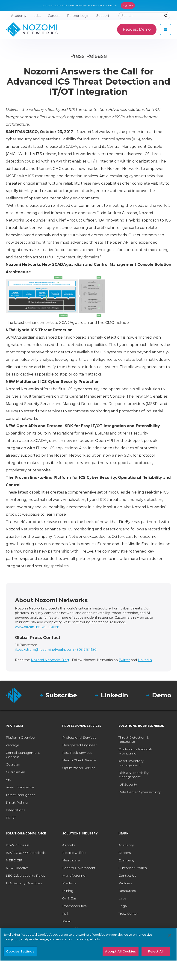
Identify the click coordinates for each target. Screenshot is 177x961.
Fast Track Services (77, 753)
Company (126, 860)
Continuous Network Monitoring (135, 751)
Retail (66, 921)
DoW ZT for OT (18, 845)
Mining (67, 891)
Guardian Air (15, 772)
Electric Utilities (74, 853)
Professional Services (79, 737)
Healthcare (71, 860)
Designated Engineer (79, 745)
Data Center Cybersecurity (139, 792)
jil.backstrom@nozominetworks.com (44, 650)
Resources (127, 891)
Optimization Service (78, 768)
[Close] (170, 935)
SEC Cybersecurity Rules (25, 875)
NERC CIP (14, 860)
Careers (124, 853)
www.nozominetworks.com (37, 627)
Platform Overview (20, 737)
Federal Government (78, 868)
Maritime (69, 883)
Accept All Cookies (120, 951)
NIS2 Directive (17, 868)
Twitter (124, 660)
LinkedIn (145, 660)
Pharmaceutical (74, 906)
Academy (126, 845)
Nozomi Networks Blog (50, 660)
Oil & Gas (69, 898)
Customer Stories (132, 868)
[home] (32, 29)
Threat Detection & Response (133, 739)
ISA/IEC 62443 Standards (25, 853)
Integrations (15, 810)
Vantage (12, 745)
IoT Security (127, 784)
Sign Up (128, 5)
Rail (65, 913)
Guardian (13, 764)
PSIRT (11, 818)
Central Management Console (23, 755)
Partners (125, 883)
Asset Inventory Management (130, 763)
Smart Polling (17, 802)
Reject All (156, 951)
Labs (122, 898)
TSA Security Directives (24, 883)
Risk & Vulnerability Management (133, 775)
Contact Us (127, 875)
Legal (122, 906)
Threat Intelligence (20, 795)
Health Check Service (79, 760)
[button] (165, 29)
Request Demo (137, 29)
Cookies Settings (20, 951)
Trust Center (128, 913)
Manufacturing (74, 875)
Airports (68, 845)
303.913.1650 (87, 650)
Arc (8, 780)
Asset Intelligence (20, 787)
